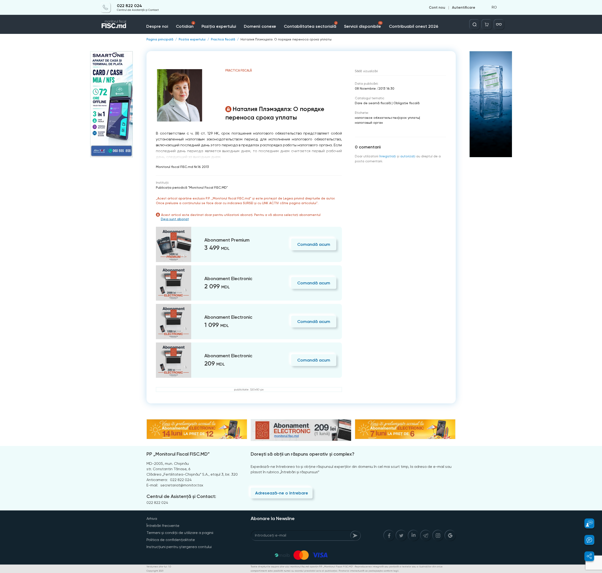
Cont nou (437, 7)
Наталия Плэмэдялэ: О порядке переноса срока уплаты (286, 39)
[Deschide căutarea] (474, 24)
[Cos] (487, 24)
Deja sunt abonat (175, 219)
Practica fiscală (223, 39)
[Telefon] (106, 7)
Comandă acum (313, 244)
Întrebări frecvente (163, 525)
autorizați (407, 156)
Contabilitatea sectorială (310, 25)
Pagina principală (160, 39)
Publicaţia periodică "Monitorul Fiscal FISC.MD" (192, 187)
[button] (586, 523)
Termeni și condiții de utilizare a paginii (180, 532)
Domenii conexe (260, 26)
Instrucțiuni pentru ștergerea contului (179, 547)
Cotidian (185, 25)
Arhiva (152, 518)
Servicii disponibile (362, 25)
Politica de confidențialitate (171, 539)
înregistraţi (387, 156)
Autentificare (463, 7)
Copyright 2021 (155, 570)
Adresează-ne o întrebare (281, 493)
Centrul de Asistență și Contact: (181, 496)
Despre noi (157, 26)
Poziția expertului (219, 26)
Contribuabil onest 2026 (413, 26)
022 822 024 (129, 5)
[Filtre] (499, 24)
